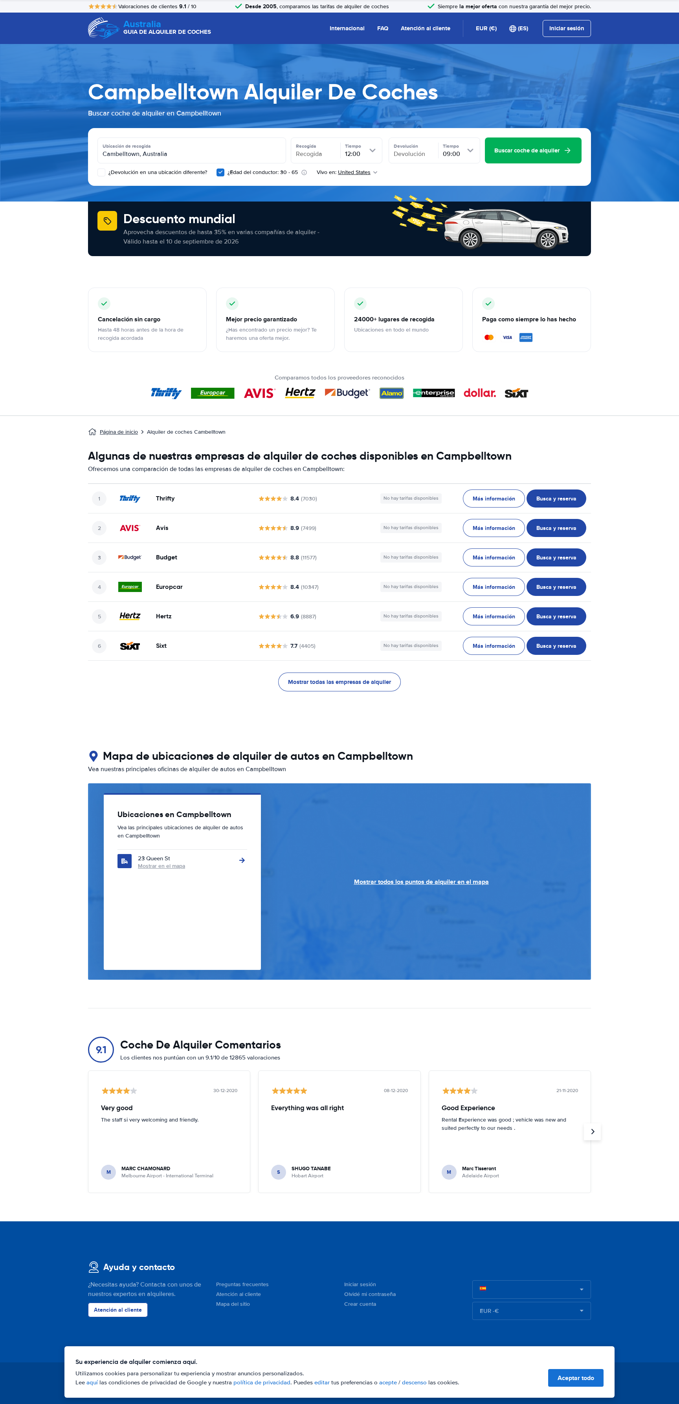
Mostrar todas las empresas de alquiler (339, 682)
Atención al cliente (425, 28)
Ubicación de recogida (127, 146)
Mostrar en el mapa (161, 866)
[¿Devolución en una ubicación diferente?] (101, 172)
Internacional (347, 28)
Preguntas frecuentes (242, 1284)
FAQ (382, 28)
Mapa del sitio (233, 1304)
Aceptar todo (576, 1377)
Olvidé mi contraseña (370, 1294)
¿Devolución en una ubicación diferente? (157, 172)
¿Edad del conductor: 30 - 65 (263, 172)
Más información (494, 498)
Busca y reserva (556, 498)
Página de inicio (119, 432)
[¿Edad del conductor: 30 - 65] (220, 172)
